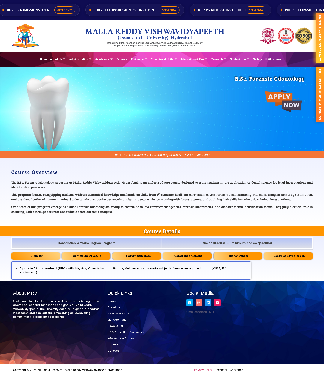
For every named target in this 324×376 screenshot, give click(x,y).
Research (217, 59)
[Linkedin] (208, 302)
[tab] (35, 256)
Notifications (273, 59)
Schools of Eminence (130, 59)
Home (43, 59)
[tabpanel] (131, 270)
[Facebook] (189, 302)
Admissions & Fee (192, 59)
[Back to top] (305, 369)
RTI (211, 312)
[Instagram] (199, 302)
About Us (56, 59)
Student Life (238, 59)
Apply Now (64, 9)
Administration (78, 59)
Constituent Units (162, 59)
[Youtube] (217, 302)
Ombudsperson (196, 312)
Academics (102, 59)
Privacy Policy (203, 370)
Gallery (257, 59)
